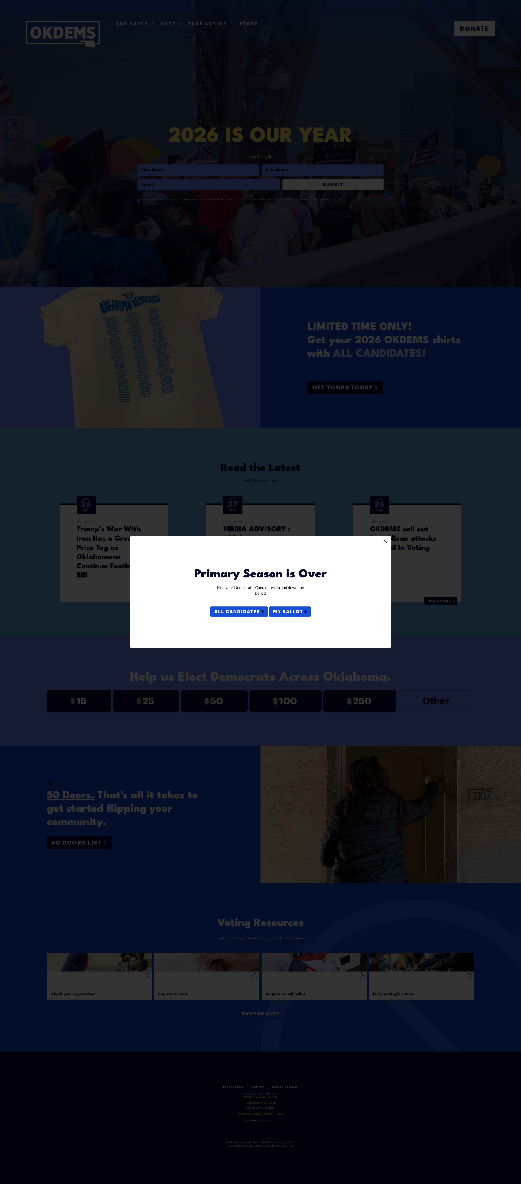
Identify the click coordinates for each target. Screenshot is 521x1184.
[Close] (385, 541)
